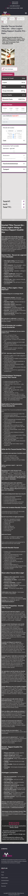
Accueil (2, 872)
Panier (2, 874)
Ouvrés (20, 134)
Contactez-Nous (4, 883)
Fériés (15, 134)
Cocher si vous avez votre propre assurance (9, 158)
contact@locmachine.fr (15, 5)
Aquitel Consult (16, 894)
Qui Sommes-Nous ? (5, 880)
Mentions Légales (4, 877)
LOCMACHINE (13, 893)
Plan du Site (3, 886)
